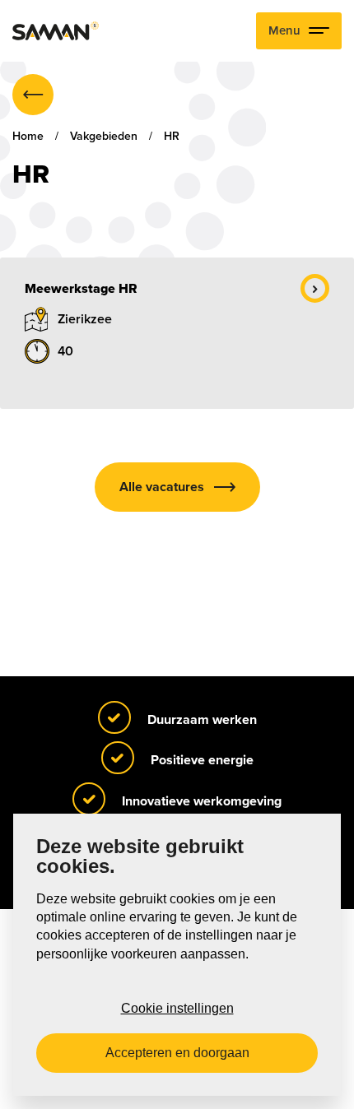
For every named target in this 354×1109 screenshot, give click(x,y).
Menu (284, 30)
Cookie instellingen (177, 1008)
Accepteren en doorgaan (177, 1053)
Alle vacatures (161, 487)
